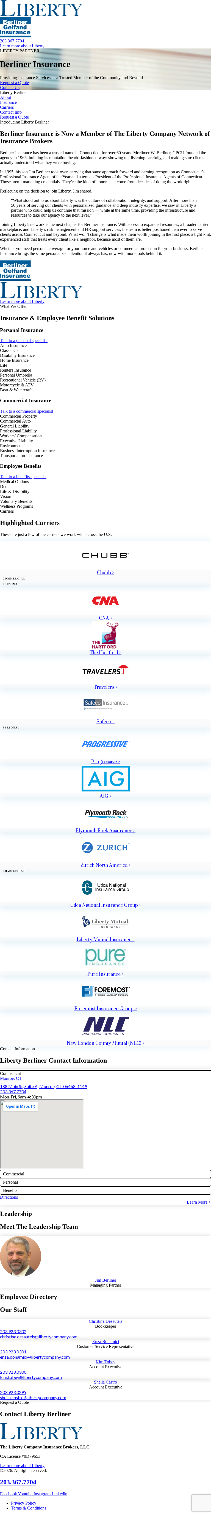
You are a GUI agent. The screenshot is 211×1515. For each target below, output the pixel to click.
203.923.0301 (13, 1351)
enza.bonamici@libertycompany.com (35, 1356)
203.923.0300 (13, 1372)
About (5, 97)
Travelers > (106, 687)
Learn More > (199, 1202)
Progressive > (105, 762)
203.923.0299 (13, 1392)
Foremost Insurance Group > (105, 1009)
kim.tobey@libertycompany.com (31, 1377)
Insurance (8, 102)
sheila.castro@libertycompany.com (33, 1397)
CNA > (105, 618)
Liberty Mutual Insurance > (106, 940)
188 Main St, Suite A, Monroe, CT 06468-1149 (43, 1086)
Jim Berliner (105, 1280)
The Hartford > (105, 653)
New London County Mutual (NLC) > (106, 1043)
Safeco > (105, 722)
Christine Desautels (105, 1321)
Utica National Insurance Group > (105, 905)
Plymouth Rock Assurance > (105, 831)
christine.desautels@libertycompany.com (38, 1336)
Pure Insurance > (105, 974)
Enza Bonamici (105, 1341)
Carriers (7, 107)
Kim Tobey (105, 1361)
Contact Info (11, 112)
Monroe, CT (11, 1078)
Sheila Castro (105, 1382)
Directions (9, 1197)
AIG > (106, 796)
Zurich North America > (105, 865)
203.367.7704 (13, 1091)
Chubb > (105, 573)
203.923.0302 (13, 1331)
